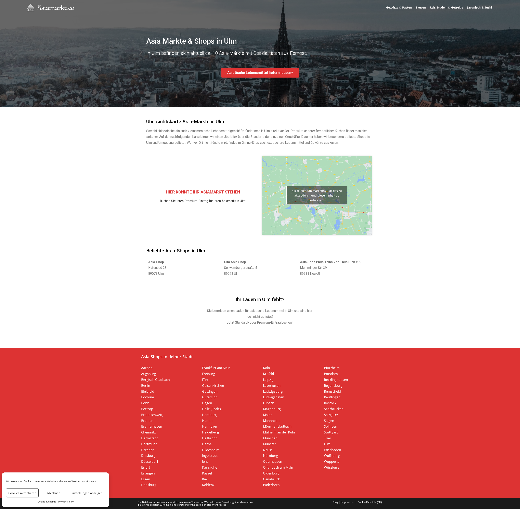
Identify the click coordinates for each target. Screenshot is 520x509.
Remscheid (332, 391)
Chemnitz (148, 432)
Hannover (209, 426)
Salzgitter (331, 415)
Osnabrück (271, 479)
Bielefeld (147, 391)
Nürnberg (270, 455)
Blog (335, 502)
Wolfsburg (332, 455)
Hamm (207, 420)
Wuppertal (332, 461)
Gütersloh (210, 397)
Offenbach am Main (278, 467)
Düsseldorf (149, 461)
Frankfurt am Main (216, 368)
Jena (205, 461)
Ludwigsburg (273, 391)
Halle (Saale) (211, 409)
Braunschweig (152, 415)
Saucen (421, 7)
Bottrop (147, 409)
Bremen (147, 420)
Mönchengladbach (277, 426)
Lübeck (268, 403)
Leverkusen (272, 385)
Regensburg (333, 385)
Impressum (347, 502)
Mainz (267, 415)
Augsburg (148, 374)
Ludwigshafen (273, 397)
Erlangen (148, 473)
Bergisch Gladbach (155, 379)
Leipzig (268, 379)
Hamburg (209, 415)
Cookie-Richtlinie (47, 501)
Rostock (330, 403)
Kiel (205, 479)
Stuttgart (331, 432)
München (270, 438)
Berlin (145, 385)
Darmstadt (149, 438)
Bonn (145, 403)
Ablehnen (53, 493)
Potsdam (331, 374)
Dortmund (149, 444)
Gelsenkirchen (213, 385)
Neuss (268, 450)
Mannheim (271, 420)
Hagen (207, 403)
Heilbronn (210, 438)
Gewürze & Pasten (399, 7)
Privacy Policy (66, 501)
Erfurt (145, 467)
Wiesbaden (332, 450)
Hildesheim (210, 450)
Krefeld (268, 374)
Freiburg (208, 374)
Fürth (206, 379)
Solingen (330, 426)
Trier (327, 438)
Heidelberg (210, 432)
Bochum (147, 397)
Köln (266, 368)
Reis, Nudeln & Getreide (446, 7)
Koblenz (208, 485)
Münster (269, 444)
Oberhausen (272, 461)
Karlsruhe (209, 467)
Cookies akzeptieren (22, 493)
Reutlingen (332, 397)
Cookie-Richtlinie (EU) (370, 502)
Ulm (327, 444)
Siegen (329, 420)
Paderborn (271, 485)
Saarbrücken (333, 409)
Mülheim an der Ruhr (279, 432)
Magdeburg (272, 409)
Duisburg (148, 455)
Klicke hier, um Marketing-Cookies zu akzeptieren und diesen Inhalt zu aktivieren (317, 195)
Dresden (147, 450)
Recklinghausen (336, 379)
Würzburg (331, 467)
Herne (207, 444)
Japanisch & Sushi (479, 7)
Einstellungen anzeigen (87, 493)
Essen (145, 479)
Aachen (147, 368)
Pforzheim (332, 368)
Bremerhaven (151, 426)
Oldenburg (271, 473)
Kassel (207, 473)
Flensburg (148, 485)
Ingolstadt (210, 455)
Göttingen (210, 391)
